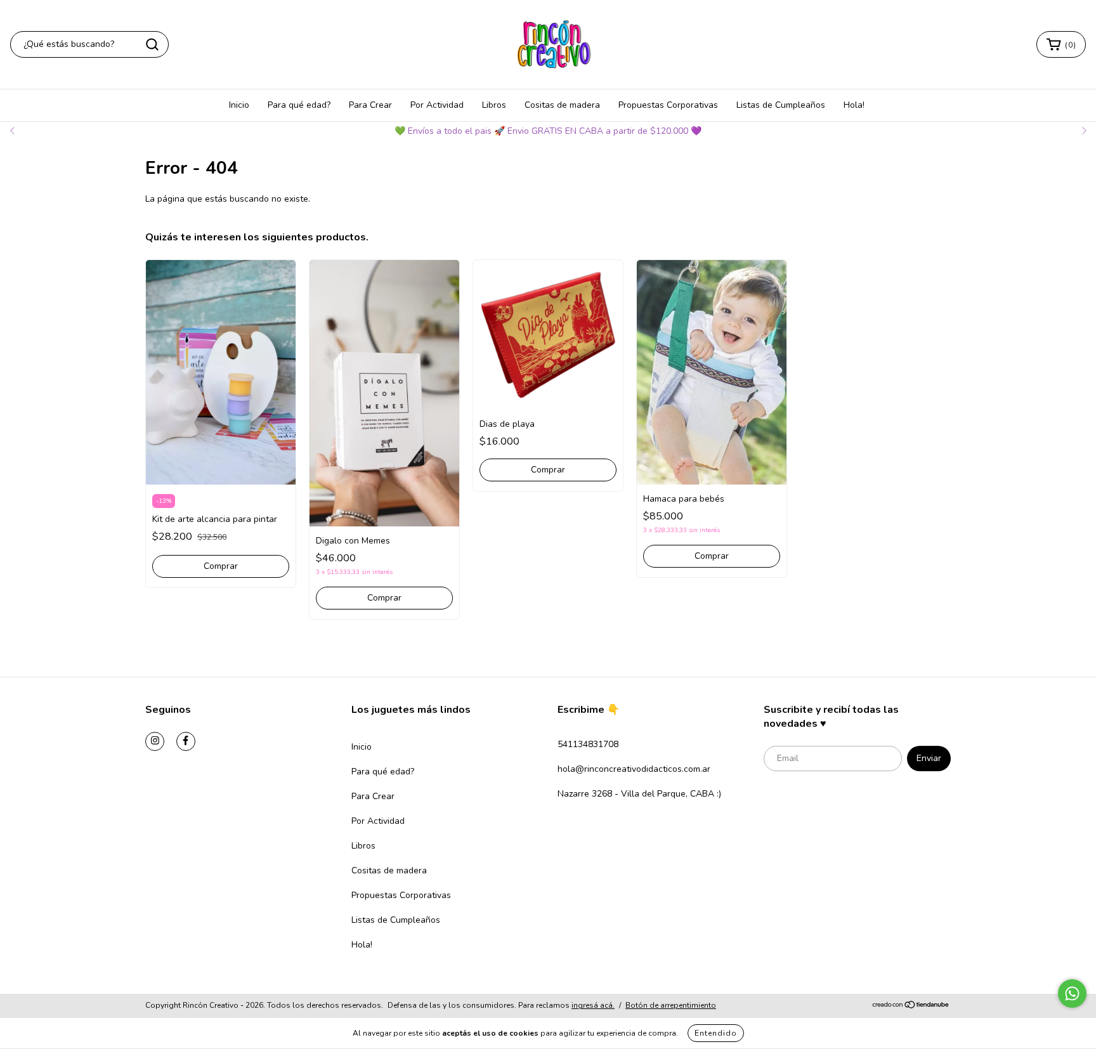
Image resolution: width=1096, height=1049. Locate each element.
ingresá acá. (593, 1005)
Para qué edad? (299, 105)
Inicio (239, 105)
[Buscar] (152, 44)
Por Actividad (437, 105)
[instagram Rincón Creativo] (154, 741)
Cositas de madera (562, 105)
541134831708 (588, 744)
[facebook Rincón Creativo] (185, 741)
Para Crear (370, 105)
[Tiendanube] (911, 1006)
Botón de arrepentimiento (670, 1005)
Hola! (854, 105)
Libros (494, 105)
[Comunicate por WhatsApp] (1072, 993)
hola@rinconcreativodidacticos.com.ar (634, 769)
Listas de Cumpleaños (780, 105)
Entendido (716, 1033)
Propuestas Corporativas (668, 105)
